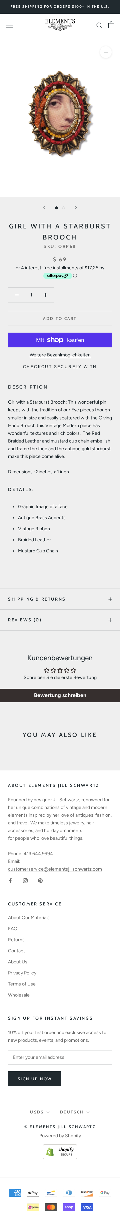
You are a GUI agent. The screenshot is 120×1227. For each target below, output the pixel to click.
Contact (16, 951)
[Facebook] (10, 880)
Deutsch (72, 1111)
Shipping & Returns (37, 599)
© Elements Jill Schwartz (60, 1126)
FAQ (12, 929)
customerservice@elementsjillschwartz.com (55, 869)
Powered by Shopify (60, 1136)
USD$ (37, 1111)
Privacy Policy (22, 973)
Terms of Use (22, 984)
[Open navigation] (9, 24)
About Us (17, 962)
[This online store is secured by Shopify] (60, 1148)
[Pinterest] (40, 880)
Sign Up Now (35, 1078)
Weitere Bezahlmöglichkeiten (60, 355)
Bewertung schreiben (60, 695)
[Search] (99, 25)
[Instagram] (25, 880)
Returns (16, 940)
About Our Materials (29, 918)
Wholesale (19, 995)
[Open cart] (111, 24)
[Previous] (44, 207)
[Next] (76, 207)
